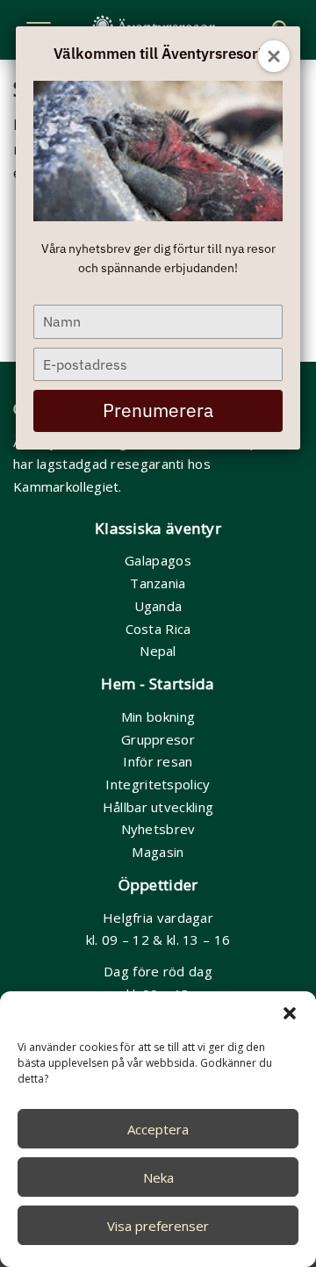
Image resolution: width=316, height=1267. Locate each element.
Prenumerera (158, 410)
